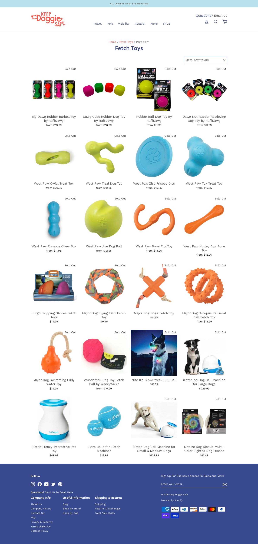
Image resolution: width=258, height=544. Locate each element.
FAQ (33, 517)
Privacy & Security (42, 521)
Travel (97, 23)
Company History (41, 508)
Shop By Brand (72, 508)
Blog (65, 504)
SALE (166, 23)
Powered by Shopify (172, 500)
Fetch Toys (126, 42)
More (154, 23)
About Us (36, 504)
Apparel (140, 23)
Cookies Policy (39, 530)
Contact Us (37, 513)
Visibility (123, 23)
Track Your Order (105, 513)
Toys (110, 23)
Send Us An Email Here (59, 492)
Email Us (220, 15)
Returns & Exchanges (107, 508)
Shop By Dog (70, 513)
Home (112, 42)
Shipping (100, 504)
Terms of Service (41, 526)
